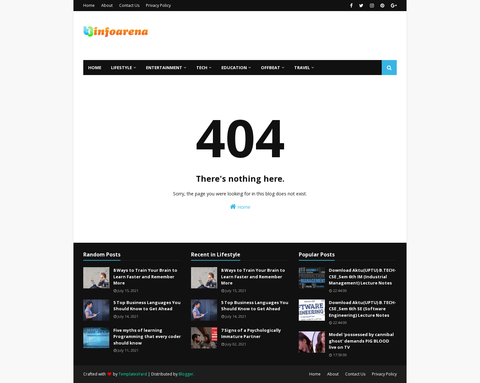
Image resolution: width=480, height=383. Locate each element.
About (107, 5)
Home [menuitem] (94, 67)
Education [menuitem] (234, 67)
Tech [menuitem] (201, 67)
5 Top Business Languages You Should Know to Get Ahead (147, 305)
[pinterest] (382, 5)
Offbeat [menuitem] (270, 67)
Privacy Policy (158, 5)
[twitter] (361, 5)
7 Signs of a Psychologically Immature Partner (251, 333)
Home (89, 5)
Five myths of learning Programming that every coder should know (147, 336)
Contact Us (129, 5)
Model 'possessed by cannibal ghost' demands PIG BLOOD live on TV (361, 340)
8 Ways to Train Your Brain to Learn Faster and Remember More (145, 276)
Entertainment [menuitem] (164, 67)
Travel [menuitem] (302, 67)
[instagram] (372, 5)
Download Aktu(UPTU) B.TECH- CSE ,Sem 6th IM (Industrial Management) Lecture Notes (362, 276)
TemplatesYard (133, 374)
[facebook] (351, 5)
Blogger (186, 374)
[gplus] (393, 5)
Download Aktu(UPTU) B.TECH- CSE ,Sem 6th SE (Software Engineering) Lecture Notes (362, 308)
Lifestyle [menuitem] (121, 67)
